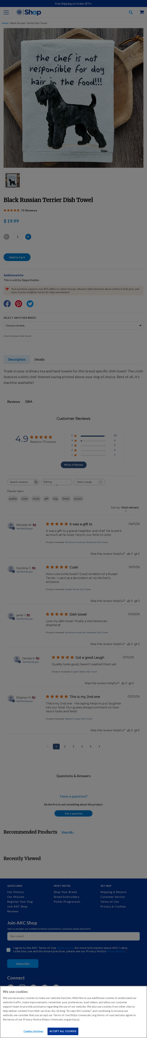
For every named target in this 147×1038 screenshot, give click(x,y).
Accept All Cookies (63, 1031)
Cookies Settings (33, 1031)
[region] (73, 1012)
